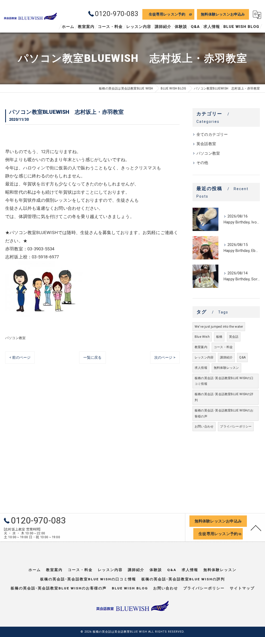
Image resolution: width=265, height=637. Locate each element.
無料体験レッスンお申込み (223, 14)
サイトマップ (242, 588)
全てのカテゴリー (212, 134)
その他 (202, 163)
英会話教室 (206, 144)
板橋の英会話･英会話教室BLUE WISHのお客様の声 (224, 413)
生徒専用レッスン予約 (167, 14)
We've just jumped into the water (219, 326)
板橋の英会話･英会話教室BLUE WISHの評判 (224, 397)
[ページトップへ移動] (256, 527)
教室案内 (201, 347)
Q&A (242, 357)
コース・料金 (223, 347)
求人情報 (201, 368)
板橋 (219, 337)
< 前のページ (20, 357)
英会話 (234, 337)
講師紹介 (226, 357)
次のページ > (164, 357)
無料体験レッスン (226, 368)
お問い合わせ (204, 426)
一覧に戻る (92, 357)
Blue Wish (202, 337)
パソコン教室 (15, 338)
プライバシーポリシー (236, 426)
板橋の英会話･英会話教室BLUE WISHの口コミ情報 (224, 381)
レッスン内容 (204, 357)
